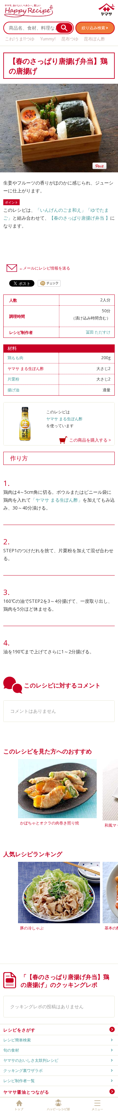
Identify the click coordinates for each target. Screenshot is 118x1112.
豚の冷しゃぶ (32, 928)
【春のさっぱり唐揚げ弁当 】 (79, 218)
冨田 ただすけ (98, 332)
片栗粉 (13, 379)
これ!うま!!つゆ (19, 38)
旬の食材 (11, 1050)
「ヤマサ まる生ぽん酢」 (57, 500)
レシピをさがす (19, 1030)
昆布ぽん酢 (94, 38)
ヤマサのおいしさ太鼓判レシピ (30, 1060)
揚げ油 (13, 390)
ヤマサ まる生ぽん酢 (26, 368)
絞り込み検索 (93, 28)
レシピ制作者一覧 (19, 1080)
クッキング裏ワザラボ (23, 1070)
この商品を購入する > (90, 440)
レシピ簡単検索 (17, 1040)
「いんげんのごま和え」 (60, 210)
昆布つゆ (69, 38)
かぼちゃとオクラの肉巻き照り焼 (49, 823)
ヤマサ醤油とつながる (26, 1092)
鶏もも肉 (15, 357)
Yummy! (48, 38)
